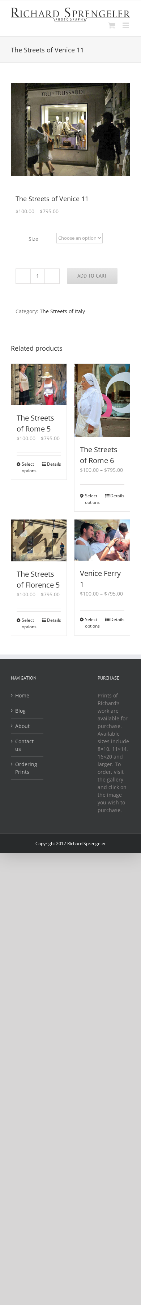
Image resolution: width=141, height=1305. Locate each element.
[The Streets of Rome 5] (39, 385)
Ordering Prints (26, 768)
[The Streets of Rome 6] (102, 400)
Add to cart (92, 275)
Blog (20, 710)
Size (33, 238)
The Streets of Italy (62, 311)
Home (22, 695)
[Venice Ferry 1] (102, 540)
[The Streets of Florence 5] (39, 540)
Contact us (24, 745)
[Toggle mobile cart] (111, 25)
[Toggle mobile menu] (126, 25)
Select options (29, 467)
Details (54, 464)
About (22, 726)
